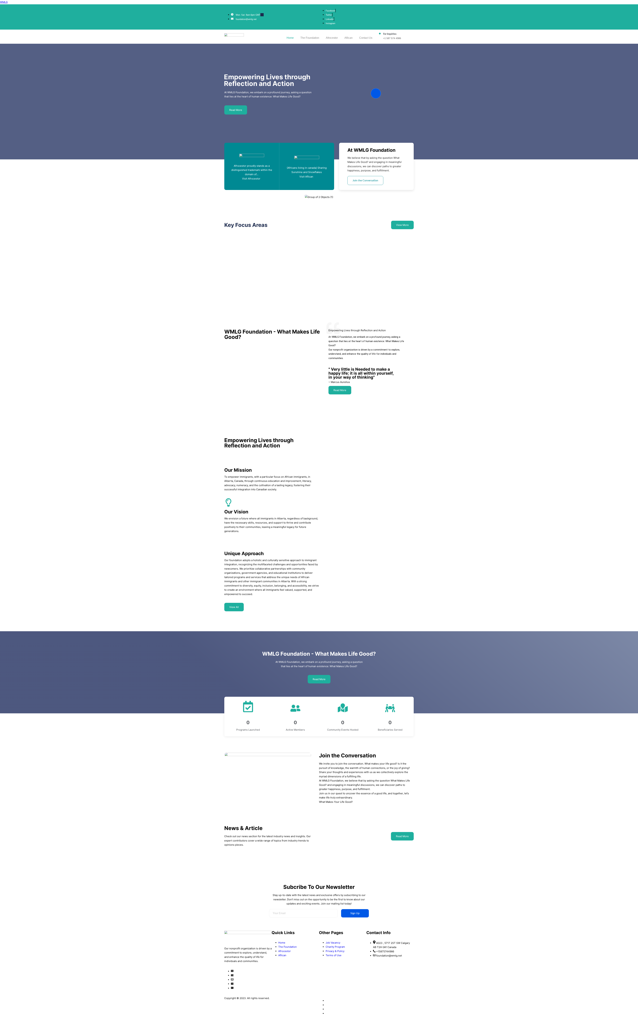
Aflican (348, 37)
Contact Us (365, 37)
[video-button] (376, 93)
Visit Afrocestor (251, 178)
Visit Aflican (306, 176)
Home (290, 37)
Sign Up (355, 913)
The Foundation (309, 37)
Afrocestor (332, 37)
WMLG (4, 2)
